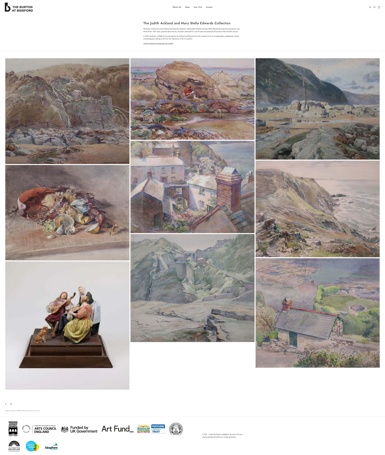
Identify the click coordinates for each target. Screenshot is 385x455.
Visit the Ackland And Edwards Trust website (158, 43)
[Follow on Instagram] (11, 404)
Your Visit (198, 7)
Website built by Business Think (31, 410)
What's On (176, 7)
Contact (209, 7)
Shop (187, 7)
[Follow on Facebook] (6, 404)
